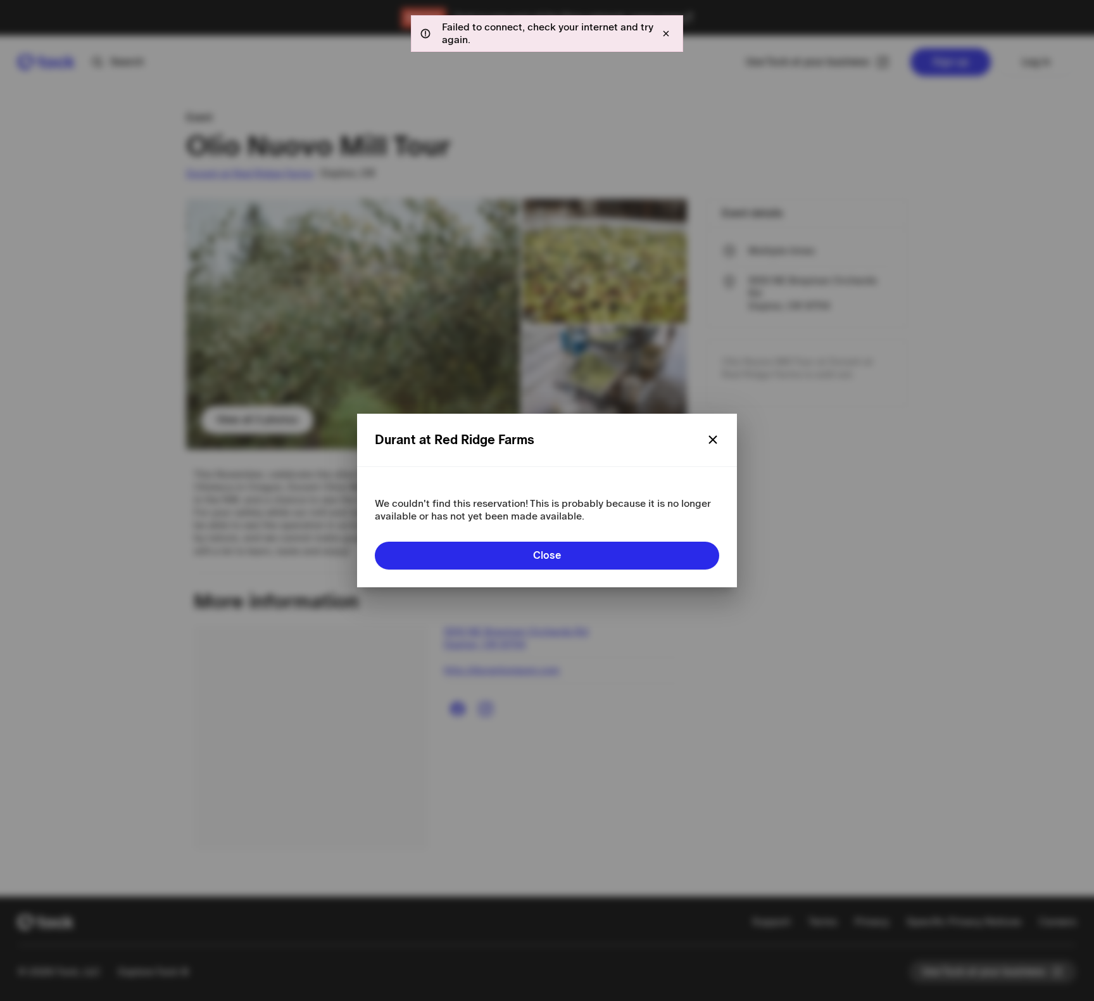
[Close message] (666, 33)
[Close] (713, 440)
